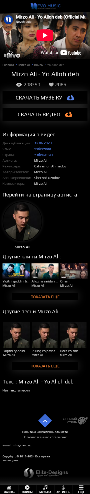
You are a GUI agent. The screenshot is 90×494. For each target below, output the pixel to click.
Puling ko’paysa (43, 351)
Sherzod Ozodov (47, 178)
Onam (65, 281)
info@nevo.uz (22, 445)
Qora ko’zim (69, 351)
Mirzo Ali (40, 160)
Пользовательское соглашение (45, 437)
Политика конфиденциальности (45, 432)
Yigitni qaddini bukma (19, 281)
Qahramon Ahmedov (50, 166)
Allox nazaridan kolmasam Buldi (56, 281)
